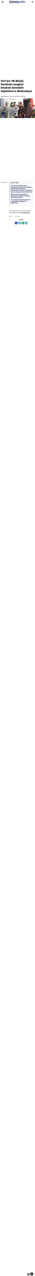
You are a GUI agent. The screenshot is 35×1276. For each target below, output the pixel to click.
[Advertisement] (17, 22)
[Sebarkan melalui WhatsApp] (22, 222)
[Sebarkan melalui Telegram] (26, 222)
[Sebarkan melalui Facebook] (16, 222)
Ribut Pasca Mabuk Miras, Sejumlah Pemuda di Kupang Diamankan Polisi (20, 196)
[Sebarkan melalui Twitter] (19, 222)
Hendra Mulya (5, 96)
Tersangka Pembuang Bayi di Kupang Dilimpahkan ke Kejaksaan (20, 201)
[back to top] (31, 1274)
